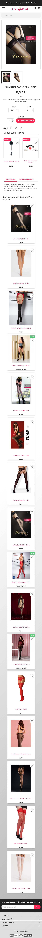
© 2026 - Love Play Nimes (21, 931)
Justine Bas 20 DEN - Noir (21, 239)
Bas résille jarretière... (21, 843)
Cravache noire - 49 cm (11, 161)
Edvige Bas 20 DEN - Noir (21, 410)
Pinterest (21, 128)
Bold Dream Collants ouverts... (21, 754)
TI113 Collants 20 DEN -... (21, 664)
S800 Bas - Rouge (21, 709)
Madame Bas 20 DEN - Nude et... (21, 799)
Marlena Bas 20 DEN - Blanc (21, 888)
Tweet (16, 128)
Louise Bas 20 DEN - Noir (21, 455)
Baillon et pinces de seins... (30, 161)
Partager (11, 128)
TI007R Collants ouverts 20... (21, 582)
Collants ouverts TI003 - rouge (21, 328)
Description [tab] (10, 179)
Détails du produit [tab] (26, 179)
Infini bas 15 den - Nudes (21, 284)
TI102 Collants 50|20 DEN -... (21, 366)
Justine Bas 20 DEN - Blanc (21, 545)
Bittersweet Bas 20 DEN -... (21, 627)
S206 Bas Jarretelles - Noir (21, 500)
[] (39, 17)
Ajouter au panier (25, 121)
